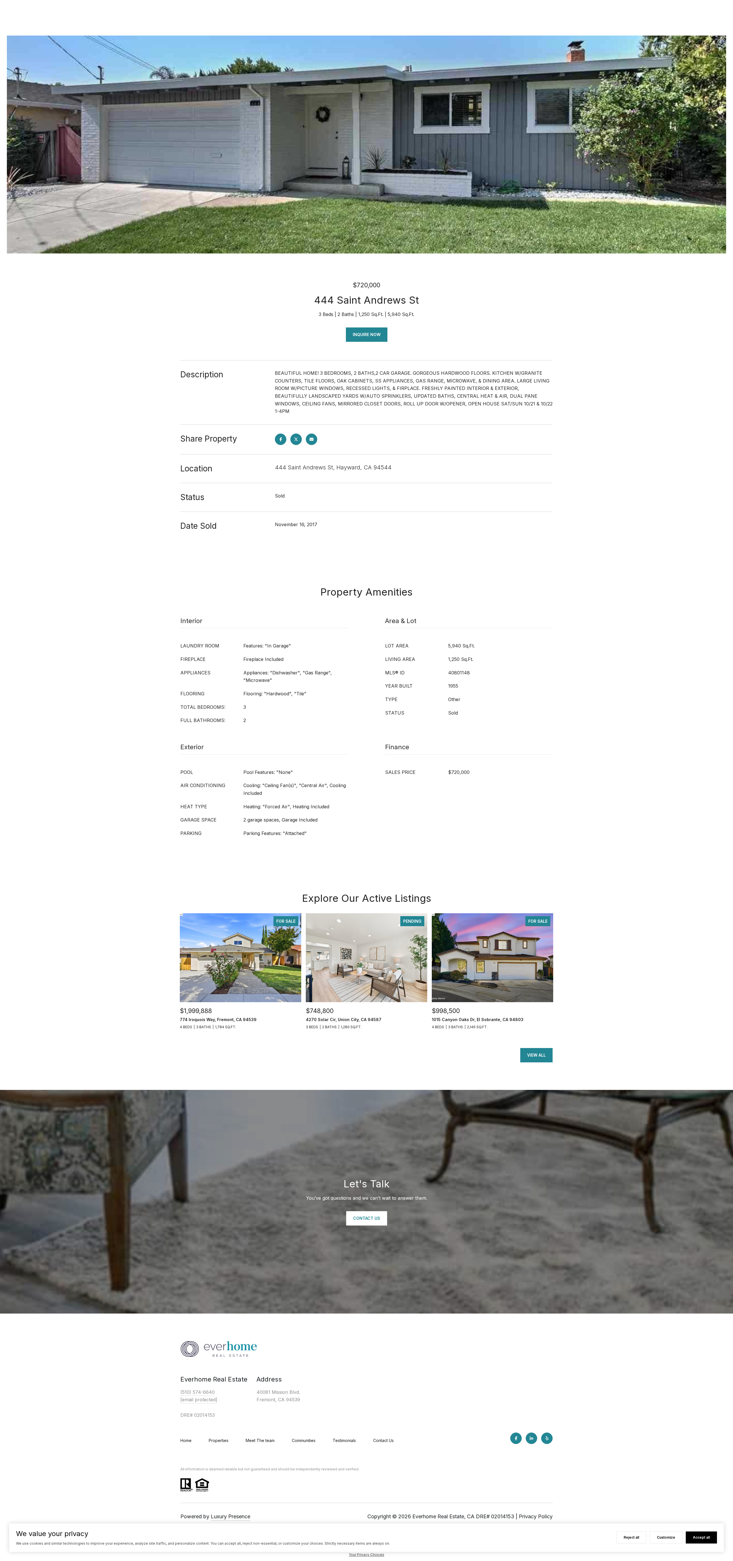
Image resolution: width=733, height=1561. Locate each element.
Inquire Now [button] (367, 334)
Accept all (701, 1537)
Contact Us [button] (366, 1218)
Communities (304, 1440)
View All (536, 1055)
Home (186, 1440)
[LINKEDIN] (531, 1438)
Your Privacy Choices (366, 1554)
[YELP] (547, 1438)
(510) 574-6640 (197, 1392)
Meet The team (260, 1440)
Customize (666, 1537)
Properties (218, 1440)
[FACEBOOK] (516, 1438)
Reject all (631, 1537)
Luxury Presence (230, 1516)
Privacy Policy (536, 1516)
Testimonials (344, 1440)
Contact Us (383, 1440)
